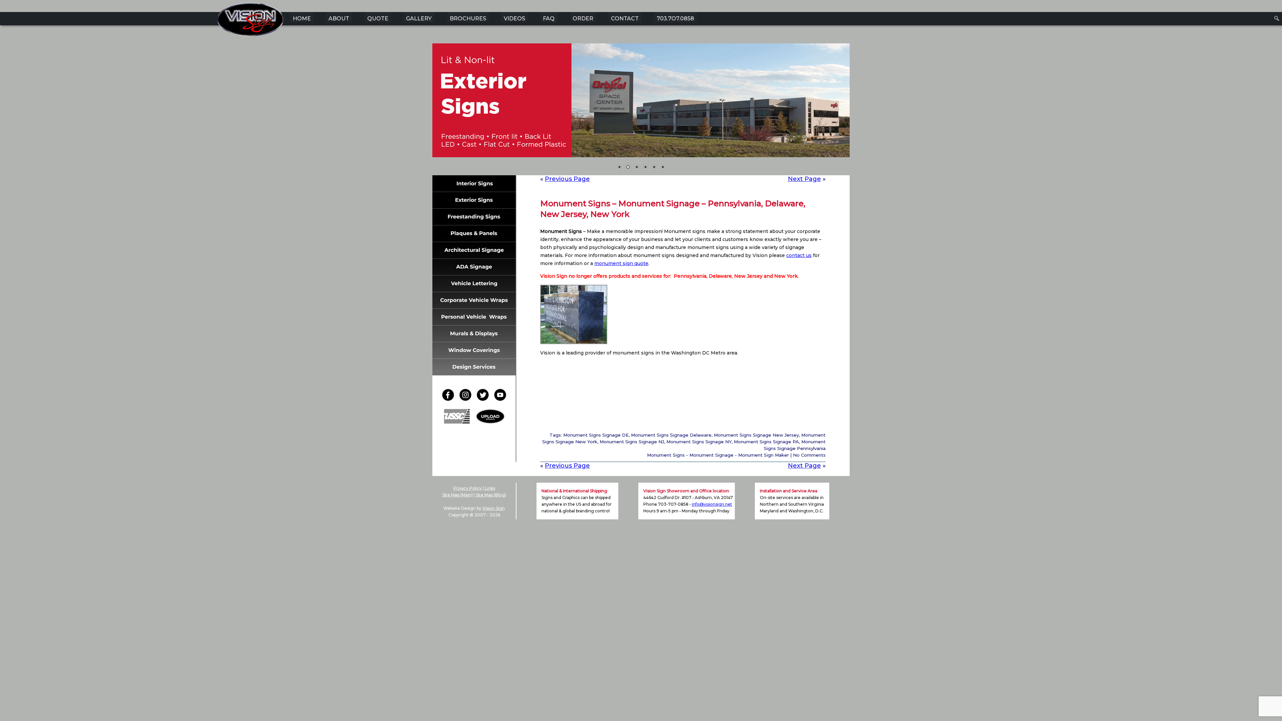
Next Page (804, 179)
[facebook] (450, 399)
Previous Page (567, 179)
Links (490, 488)
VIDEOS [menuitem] (514, 18)
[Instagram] (467, 399)
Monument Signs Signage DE (596, 435)
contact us (799, 255)
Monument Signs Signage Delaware (671, 435)
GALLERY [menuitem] (419, 18)
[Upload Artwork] (490, 422)
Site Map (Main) (457, 494)
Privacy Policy (467, 488)
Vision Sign (493, 508)
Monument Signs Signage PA (766, 441)
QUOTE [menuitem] (377, 18)
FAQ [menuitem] (549, 18)
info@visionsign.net (712, 504)
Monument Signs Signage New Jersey (756, 435)
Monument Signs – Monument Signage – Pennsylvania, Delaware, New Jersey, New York (672, 209)
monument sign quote (621, 263)
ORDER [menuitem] (583, 18)
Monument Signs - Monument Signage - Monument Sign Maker (718, 455)
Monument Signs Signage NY (698, 441)
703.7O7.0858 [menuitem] (675, 18)
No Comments (809, 455)
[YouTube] (500, 399)
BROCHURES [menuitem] (468, 18)
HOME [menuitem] (302, 18)
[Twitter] (485, 399)
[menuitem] (1277, 18)
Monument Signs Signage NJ (632, 441)
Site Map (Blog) (491, 494)
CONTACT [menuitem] (625, 18)
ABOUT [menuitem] (339, 18)
